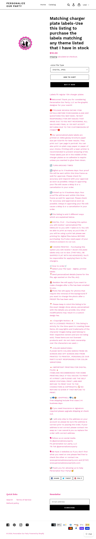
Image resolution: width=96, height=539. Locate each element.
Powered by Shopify (36, 533)
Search (9, 500)
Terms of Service (23, 500)
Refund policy (12, 503)
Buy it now (69, 85)
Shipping (53, 57)
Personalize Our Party (15, 4)
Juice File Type (57, 65)
